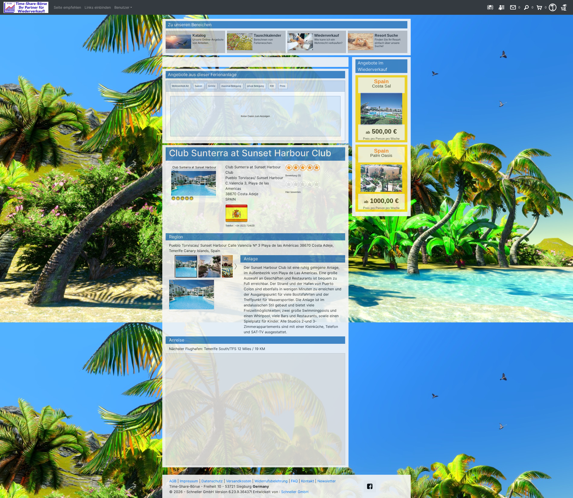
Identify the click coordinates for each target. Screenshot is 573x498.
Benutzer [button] (121, 7)
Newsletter (326, 481)
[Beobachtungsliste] (552, 7)
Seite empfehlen (67, 7)
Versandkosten (238, 481)
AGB (172, 481)
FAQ (294, 481)
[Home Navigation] (490, 7)
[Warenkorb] (563, 7)
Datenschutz (212, 481)
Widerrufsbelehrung (271, 481)
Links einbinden (98, 7)
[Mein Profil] (501, 7)
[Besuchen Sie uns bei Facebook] (369, 486)
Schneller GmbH (294, 491)
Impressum (189, 481)
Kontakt (307, 481)
